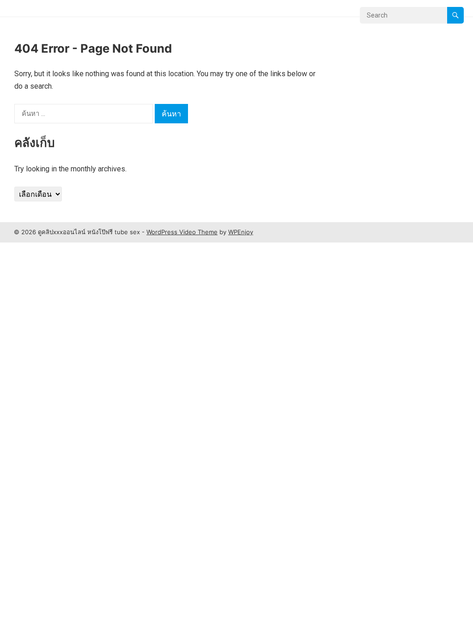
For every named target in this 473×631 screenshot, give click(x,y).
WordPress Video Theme (182, 232)
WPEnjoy (240, 232)
